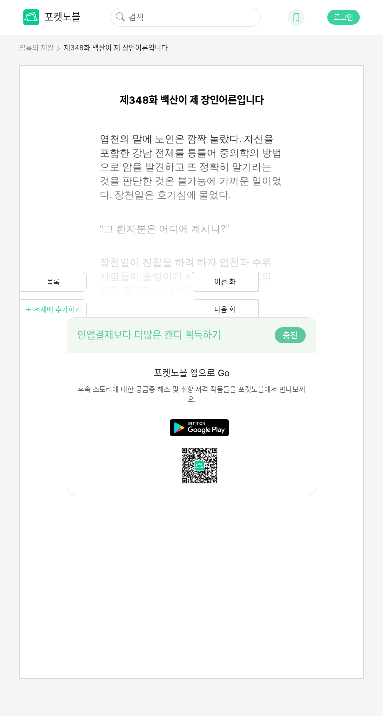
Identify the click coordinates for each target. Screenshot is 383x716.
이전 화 (225, 281)
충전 (290, 335)
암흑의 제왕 (36, 47)
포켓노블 (62, 17)
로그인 (343, 17)
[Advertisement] (191, 565)
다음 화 (225, 309)
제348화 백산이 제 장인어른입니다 (116, 47)
